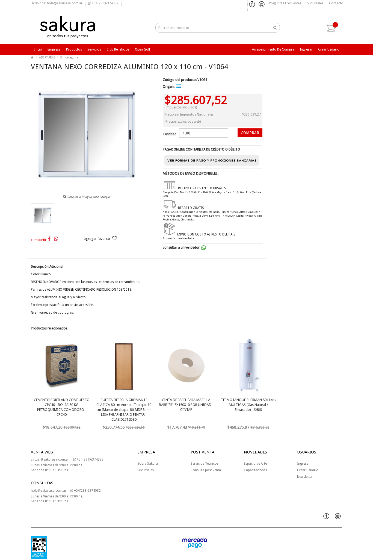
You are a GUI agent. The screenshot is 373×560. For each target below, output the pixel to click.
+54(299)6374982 (105, 3)
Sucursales (315, 3)
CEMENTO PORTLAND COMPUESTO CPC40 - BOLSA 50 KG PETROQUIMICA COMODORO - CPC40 (62, 407)
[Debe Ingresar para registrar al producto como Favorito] (114, 239)
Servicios (94, 49)
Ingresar (306, 49)
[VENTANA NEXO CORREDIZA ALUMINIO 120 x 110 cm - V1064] (42, 215)
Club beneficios (117, 49)
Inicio (38, 49)
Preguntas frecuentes (285, 3)
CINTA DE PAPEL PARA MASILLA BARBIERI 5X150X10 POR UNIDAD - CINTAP (186, 405)
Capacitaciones (255, 470)
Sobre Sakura (147, 463)
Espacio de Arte (255, 463)
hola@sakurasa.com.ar (48, 491)
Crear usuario (328, 49)
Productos (74, 49)
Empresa (54, 49)
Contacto (336, 3)
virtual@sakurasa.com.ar (50, 459)
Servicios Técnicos (204, 463)
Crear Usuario (307, 470)
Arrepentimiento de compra (273, 49)
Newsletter (305, 477)
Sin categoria (69, 57)
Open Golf (142, 49)
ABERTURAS (47, 57)
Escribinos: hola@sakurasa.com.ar (56, 3)
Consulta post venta (206, 470)
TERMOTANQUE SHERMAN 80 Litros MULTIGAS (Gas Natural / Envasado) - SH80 (248, 405)
